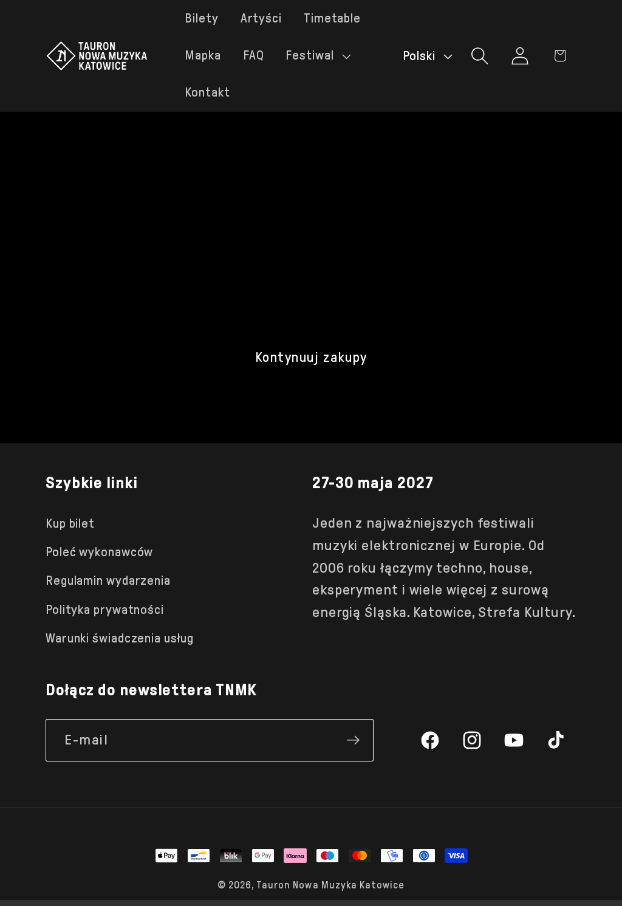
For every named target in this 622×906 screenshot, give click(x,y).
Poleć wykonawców (99, 552)
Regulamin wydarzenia (108, 580)
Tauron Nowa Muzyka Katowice (330, 885)
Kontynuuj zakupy (311, 357)
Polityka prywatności (105, 609)
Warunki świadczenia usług (120, 638)
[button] (316, 55)
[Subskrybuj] (353, 740)
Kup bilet (70, 523)
